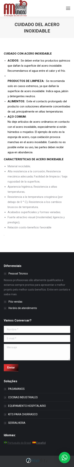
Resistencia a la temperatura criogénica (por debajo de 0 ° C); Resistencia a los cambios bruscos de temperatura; (35, 202)
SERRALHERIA (16, 422)
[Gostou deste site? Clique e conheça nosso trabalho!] (37, 462)
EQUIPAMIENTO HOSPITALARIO (27, 405)
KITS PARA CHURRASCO (23, 414)
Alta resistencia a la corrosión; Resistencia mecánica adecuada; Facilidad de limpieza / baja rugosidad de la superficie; (37, 176)
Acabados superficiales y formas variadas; (34, 212)
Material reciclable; (19, 166)
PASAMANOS (16, 388)
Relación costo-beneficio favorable (29, 227)
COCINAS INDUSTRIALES (23, 397)
